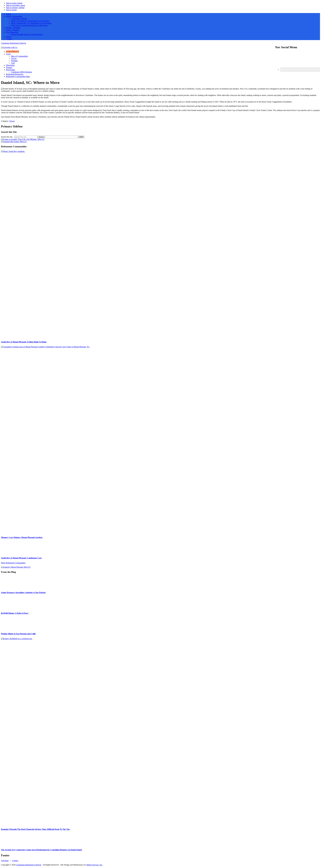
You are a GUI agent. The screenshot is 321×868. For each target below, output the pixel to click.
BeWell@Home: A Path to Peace (14, 788)
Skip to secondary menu (15, 5)
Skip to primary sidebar (15, 8)
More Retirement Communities (13, 563)
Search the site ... (7, 137)
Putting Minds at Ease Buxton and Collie (18, 809)
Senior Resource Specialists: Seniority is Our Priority (23, 592)
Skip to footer (11, 10)
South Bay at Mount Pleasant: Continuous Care (21, 558)
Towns (12, 121)
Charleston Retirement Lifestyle (13, 43)
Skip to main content (14, 3)
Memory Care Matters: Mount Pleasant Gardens (22, 537)
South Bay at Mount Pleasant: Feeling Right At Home (24, 342)
